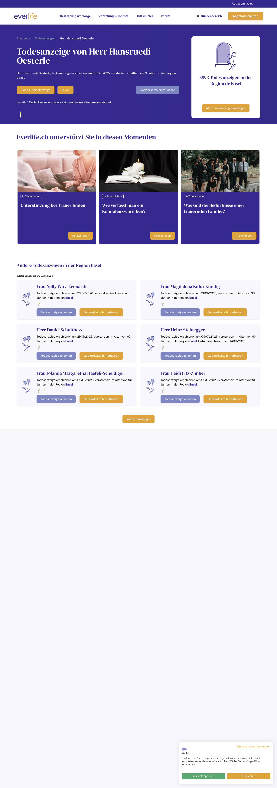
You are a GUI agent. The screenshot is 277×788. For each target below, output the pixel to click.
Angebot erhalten (245, 16)
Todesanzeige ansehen (56, 312)
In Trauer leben (31, 196)
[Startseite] (25, 16)
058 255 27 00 (244, 3)
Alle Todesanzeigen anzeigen (226, 108)
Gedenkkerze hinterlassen (157, 90)
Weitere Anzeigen (138, 419)
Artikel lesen (80, 236)
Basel (20, 78)
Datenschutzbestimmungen (253, 746)
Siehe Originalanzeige (36, 90)
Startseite (23, 38)
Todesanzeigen (45, 38)
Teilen (65, 90)
